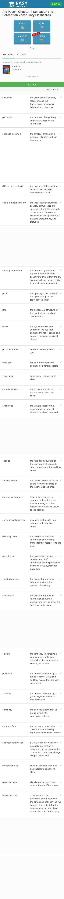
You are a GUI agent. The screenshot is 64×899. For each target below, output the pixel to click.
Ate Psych (17, 66)
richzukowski (34, 62)
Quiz (41, 23)
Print (32, 48)
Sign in (56, 3)
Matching (22, 36)
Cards (22, 23)
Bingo (39, 35)
